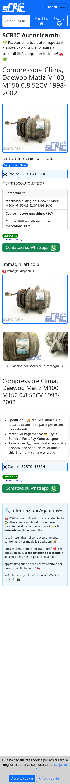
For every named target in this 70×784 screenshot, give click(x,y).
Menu (53, 6)
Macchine (41, 18)
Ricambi (59, 18)
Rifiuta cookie (49, 778)
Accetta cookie (22, 778)
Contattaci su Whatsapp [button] (28, 247)
